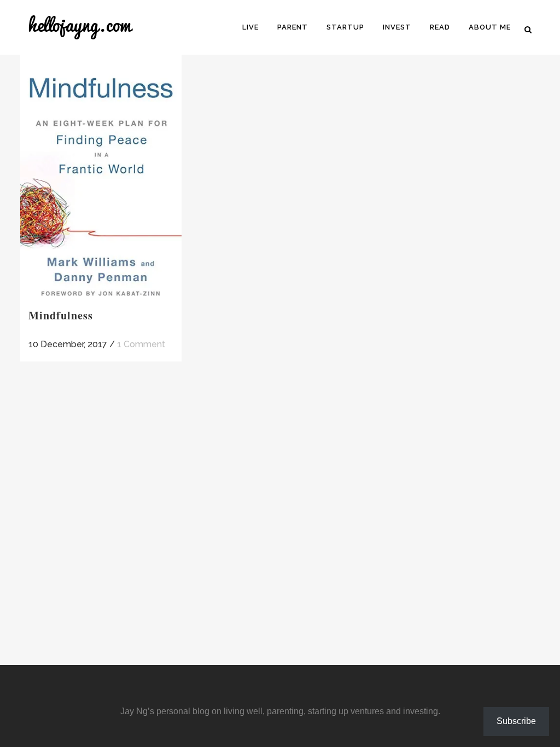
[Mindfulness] (101, 176)
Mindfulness (60, 315)
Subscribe (516, 721)
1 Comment (141, 344)
